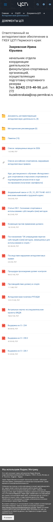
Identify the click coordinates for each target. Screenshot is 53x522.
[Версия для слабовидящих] (50, 4)
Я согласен (8, 518)
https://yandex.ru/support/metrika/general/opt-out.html (19, 507)
